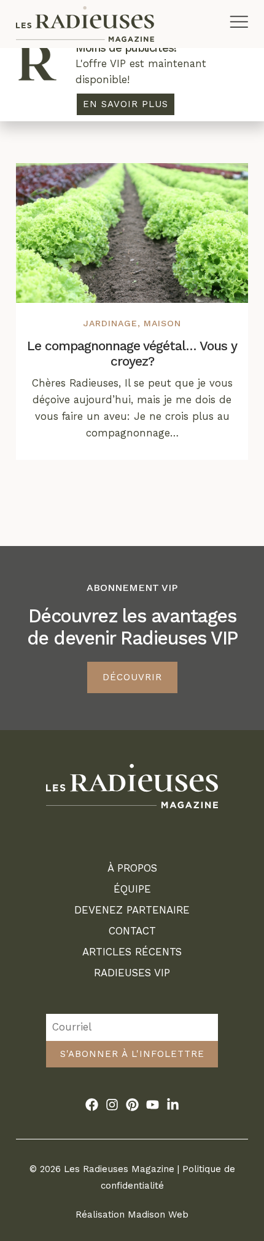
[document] (132, 620)
